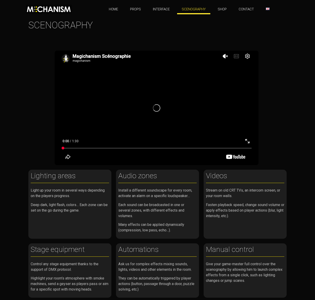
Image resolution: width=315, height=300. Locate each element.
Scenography (194, 9)
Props (135, 9)
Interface (161, 9)
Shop (222, 9)
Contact (246, 9)
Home (113, 9)
